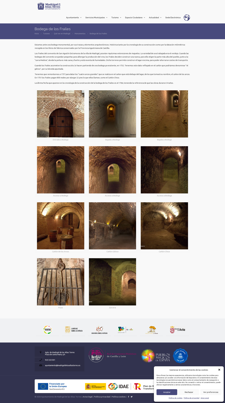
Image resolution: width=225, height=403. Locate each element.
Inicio (37, 34)
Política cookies (119, 397)
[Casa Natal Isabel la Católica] (99, 330)
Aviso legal (87, 397)
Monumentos (80, 34)
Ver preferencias (210, 392)
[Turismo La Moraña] (151, 330)
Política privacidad (102, 397)
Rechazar (189, 392)
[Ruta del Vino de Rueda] (47, 330)
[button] (219, 370)
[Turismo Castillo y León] (125, 330)
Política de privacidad (191, 398)
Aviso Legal (205, 398)
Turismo (46, 34)
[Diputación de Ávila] (177, 330)
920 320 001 (50, 360)
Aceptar (166, 392)
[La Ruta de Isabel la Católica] (73, 330)
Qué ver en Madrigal (62, 34)
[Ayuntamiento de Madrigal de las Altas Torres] (49, 6)
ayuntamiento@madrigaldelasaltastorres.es (62, 365)
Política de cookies (175, 398)
